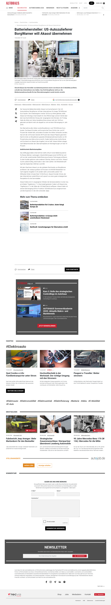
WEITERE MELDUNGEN (15, 391)
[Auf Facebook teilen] (16, 109)
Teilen (33, 100)
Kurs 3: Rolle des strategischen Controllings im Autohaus (57, 292)
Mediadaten (76, 594)
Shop (80, 3)
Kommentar (34, 498)
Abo (91, 3)
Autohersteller (33, 22)
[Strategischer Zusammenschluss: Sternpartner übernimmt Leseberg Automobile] (55, 424)
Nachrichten (22, 8)
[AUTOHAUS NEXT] (25, 283)
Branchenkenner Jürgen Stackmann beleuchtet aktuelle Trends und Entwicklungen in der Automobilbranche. (60, 317)
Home (16, 22)
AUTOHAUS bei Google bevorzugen (66, 100)
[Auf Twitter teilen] (16, 113)
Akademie (74, 8)
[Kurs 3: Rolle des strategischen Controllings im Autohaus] (29, 293)
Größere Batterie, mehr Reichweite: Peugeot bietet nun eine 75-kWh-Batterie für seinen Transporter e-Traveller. (88, 382)
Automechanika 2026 (36, 8)
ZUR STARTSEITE (72, 269)
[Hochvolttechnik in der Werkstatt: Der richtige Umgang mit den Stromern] (55, 359)
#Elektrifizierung (85, 370)
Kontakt (88, 594)
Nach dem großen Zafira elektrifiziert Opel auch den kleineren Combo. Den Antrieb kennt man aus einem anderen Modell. (19, 383)
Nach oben (100, 586)
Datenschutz (90, 600)
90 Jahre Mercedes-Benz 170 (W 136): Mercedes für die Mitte (89, 439)
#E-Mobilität (94, 401)
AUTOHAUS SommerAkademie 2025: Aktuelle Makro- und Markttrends (57, 311)
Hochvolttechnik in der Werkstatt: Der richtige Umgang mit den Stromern (54, 375)
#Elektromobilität (28, 401)
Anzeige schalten (45, 465)
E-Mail (33, 491)
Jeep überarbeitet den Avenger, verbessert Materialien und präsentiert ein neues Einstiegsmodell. (21, 447)
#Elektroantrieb (44, 401)
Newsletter (74, 3)
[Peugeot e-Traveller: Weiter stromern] (89, 359)
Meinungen (50, 8)
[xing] (55, 581)
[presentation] (103, 14)
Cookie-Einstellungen (100, 600)
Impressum (78, 600)
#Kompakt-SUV (17, 435)
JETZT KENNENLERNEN (47, 326)
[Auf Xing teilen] (16, 121)
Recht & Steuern (62, 8)
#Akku (84, 401)
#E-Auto (10, 404)
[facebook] (46, 582)
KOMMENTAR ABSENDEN (56, 528)
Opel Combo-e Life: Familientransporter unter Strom (21, 374)
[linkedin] (60, 581)
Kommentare (22, 100)
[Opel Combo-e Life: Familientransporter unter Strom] (21, 359)
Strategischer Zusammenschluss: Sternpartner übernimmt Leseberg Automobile (55, 441)
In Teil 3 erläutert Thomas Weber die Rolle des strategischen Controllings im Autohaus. (59, 298)
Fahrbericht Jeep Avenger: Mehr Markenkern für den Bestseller (21, 439)
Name (58, 491)
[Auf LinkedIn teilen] (16, 117)
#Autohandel (50, 435)
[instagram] (51, 581)
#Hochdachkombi (18, 370)
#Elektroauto (16, 347)
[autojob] (98, 458)
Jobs (85, 3)
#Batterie (75, 401)
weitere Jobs (28, 465)
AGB (84, 600)
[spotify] (64, 581)
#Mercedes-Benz (85, 435)
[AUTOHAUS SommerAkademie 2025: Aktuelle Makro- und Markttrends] (29, 310)
